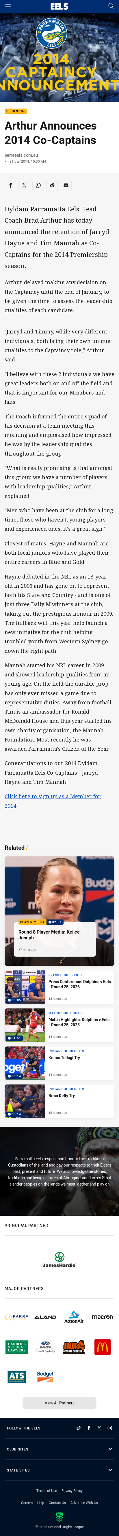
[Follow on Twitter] (99, 1428)
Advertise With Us (84, 1502)
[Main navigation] (8, 6)
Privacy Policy (72, 1490)
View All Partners (60, 1403)
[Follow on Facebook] (89, 1428)
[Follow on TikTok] (78, 1428)
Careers (27, 1502)
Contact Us (57, 1502)
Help (40, 1502)
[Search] (111, 6)
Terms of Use (46, 1490)
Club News (15, 111)
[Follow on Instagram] (109, 1428)
